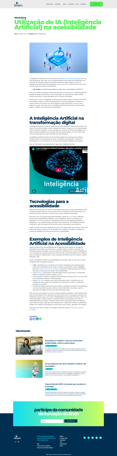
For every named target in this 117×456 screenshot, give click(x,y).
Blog (61, 446)
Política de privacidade (45, 447)
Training (62, 440)
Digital (48, 345)
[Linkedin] (37, 318)
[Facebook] (31, 318)
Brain (61, 436)
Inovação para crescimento (46, 438)
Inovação (53, 345)
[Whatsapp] (40, 318)
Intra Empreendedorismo (45, 436)
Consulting (63, 438)
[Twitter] (34, 318)
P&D (38, 444)
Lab (61, 442)
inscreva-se (71, 421)
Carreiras (63, 444)
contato (96, 4)
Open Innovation (42, 440)
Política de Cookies (43, 446)
